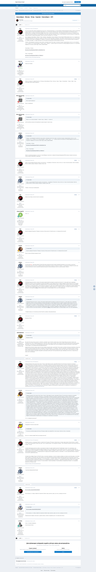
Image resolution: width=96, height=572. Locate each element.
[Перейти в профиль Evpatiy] (20, 249)
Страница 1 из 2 (27, 24)
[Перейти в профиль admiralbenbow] (20, 336)
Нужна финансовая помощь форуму (48, 13)
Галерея (21, 7)
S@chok (20, 61)
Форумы (16, 7)
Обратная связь (47, 570)
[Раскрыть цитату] (26, 98)
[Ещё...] (79, 28)
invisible (20, 520)
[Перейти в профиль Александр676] (20, 215)
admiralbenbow (20, 332)
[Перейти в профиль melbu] (20, 426)
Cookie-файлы (52, 570)
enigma (20, 133)
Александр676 (20, 211)
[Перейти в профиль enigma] (20, 136)
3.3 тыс (21, 529)
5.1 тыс (21, 105)
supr (22, 19)
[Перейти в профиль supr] (17, 20)
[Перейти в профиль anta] (20, 508)
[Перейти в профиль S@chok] (20, 65)
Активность (22, 5)
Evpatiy (20, 245)
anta (20, 504)
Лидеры (30, 7)
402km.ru (36, 287)
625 (21, 141)
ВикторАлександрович (20, 96)
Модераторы (36, 7)
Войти (63, 551)
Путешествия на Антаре (28, 20)
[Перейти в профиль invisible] (20, 524)
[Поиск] (80, 5)
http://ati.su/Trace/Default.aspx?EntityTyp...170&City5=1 (34, 55)
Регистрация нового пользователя (32, 551)
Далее (20, 24)
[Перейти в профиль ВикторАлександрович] (20, 100)
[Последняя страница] (22, 24)
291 (20, 341)
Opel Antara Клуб (19, 2)
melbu (20, 422)
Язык (42, 570)
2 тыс (21, 254)
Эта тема (76, 5)
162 (20, 37)
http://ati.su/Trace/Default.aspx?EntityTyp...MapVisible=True (35, 49)
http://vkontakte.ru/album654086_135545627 (32, 489)
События (26, 7)
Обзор (17, 5)
